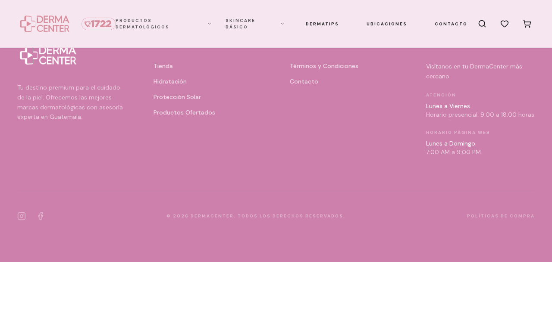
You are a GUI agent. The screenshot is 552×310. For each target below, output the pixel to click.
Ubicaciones (387, 24)
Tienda (163, 66)
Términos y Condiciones (324, 66)
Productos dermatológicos (142, 24)
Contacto (451, 24)
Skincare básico (240, 24)
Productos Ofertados (184, 112)
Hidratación (170, 81)
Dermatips (322, 24)
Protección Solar (177, 97)
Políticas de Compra (501, 216)
